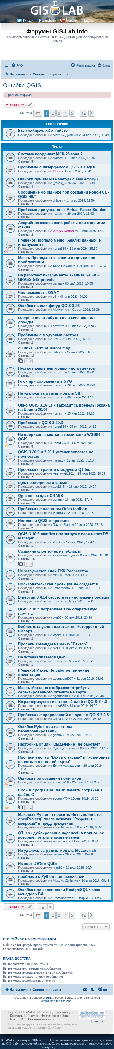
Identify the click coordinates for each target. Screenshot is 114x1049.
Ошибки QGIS (22, 85)
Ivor (55, 339)
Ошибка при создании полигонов (49, 778)
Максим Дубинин (65, 135)
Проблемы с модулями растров (48, 335)
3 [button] (59, 113)
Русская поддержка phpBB (57, 1000)
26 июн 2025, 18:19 (81, 183)
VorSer (58, 542)
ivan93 (57, 867)
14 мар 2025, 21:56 (81, 200)
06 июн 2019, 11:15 (94, 748)
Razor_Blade (62, 524)
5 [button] (72, 113)
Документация (62, 1012)
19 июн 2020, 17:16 (89, 524)
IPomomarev (62, 898)
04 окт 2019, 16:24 (78, 648)
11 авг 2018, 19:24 (85, 841)
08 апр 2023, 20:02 (73, 296)
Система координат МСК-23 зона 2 (50, 154)
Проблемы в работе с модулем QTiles (54, 469)
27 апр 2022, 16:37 (80, 352)
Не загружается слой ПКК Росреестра (53, 571)
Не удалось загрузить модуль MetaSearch (57, 850)
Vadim (57, 635)
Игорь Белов (63, 231)
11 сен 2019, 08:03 (90, 678)
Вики (65, 1015)
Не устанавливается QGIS (42, 657)
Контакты (16, 1015)
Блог (13, 1019)
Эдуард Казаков (65, 748)
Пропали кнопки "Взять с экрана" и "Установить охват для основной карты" (64, 759)
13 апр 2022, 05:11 (81, 372)
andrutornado (62, 827)
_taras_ (58, 183)
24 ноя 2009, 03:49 (95, 135)
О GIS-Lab (28, 1012)
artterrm (58, 326)
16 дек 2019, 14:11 (80, 601)
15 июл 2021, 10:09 (91, 473)
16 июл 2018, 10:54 (80, 867)
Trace (57, 171)
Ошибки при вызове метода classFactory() (58, 179)
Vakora (58, 512)
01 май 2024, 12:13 (91, 231)
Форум (46, 1015)
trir (55, 296)
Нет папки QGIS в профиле (43, 521)
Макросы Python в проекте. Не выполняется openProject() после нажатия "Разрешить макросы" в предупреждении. (60, 819)
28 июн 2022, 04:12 (76, 339)
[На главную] (57, 8)
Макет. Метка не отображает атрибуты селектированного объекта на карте (54, 690)
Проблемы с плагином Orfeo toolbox (52, 509)
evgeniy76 (60, 798)
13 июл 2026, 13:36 (81, 158)
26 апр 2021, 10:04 (82, 486)
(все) (55, 1015)
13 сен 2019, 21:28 (80, 661)
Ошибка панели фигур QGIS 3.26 (49, 305)
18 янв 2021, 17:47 (78, 499)
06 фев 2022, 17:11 (81, 397)
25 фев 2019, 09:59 (86, 782)
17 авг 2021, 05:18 (80, 460)
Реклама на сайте (41, 1019)
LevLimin (59, 486)
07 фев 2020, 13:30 (74, 575)
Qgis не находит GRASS (40, 496)
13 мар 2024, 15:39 (83, 248)
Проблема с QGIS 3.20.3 (40, 422)
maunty (58, 460)
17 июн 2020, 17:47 (80, 542)
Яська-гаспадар (65, 555)
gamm (57, 283)
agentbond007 (63, 678)
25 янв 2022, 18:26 (80, 413)
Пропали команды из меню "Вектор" (53, 644)
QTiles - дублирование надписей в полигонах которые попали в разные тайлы (61, 835)
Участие (32, 1015)
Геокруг (97, 1021)
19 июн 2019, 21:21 (79, 735)
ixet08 (57, 617)
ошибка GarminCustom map (44, 348)
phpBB (47, 997)
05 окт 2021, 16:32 (83, 426)
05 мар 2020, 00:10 (94, 555)
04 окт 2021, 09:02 (83, 443)
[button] (37, 113)
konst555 (59, 248)
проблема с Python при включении (51, 876)
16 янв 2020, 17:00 (87, 588)
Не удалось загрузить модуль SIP (50, 393)
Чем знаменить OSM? (38, 292)
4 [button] (66, 113)
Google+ (72, 20)
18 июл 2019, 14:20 (83, 705)
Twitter (28, 20)
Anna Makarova (64, 266)
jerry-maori (60, 841)
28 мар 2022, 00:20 (81, 385)
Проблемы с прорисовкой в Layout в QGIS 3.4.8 (63, 715)
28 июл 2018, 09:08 (79, 854)
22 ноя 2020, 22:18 (80, 512)
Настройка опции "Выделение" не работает (59, 744)
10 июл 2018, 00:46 (95, 880)
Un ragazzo (61, 718)
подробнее (62, 1047)
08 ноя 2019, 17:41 (78, 635)
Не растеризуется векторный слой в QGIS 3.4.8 (62, 702)
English (89, 20)
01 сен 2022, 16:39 (86, 309)
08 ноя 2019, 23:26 (78, 617)
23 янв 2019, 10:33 (84, 798)
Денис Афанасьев (66, 765)
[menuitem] (17, 65)
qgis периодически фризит (43, 482)
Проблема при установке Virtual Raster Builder (62, 209)
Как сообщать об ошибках (43, 131)
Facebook (49, 20)
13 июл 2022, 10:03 (82, 326)
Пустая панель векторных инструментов (56, 368)
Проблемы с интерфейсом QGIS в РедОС (57, 167)
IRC (22, 1019)
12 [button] (84, 113)
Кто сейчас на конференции (29, 939)
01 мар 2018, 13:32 (88, 898)
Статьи (44, 1012)
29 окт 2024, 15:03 (80, 213)
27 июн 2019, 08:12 (87, 718)
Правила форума (19, 95)
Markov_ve (61, 309)
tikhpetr (58, 158)
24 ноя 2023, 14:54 (92, 266)
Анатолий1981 (63, 473)
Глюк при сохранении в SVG (45, 381)
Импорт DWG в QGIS (37, 863)
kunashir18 (61, 782)
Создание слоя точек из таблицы (49, 551)
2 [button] (53, 113)
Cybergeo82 (61, 588)
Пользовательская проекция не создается (58, 584)
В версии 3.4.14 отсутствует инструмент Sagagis (63, 597)
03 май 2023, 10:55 (79, 283)
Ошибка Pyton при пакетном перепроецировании (45, 729)
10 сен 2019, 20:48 (90, 696)
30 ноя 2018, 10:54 (89, 827)
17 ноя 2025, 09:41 (78, 171)
